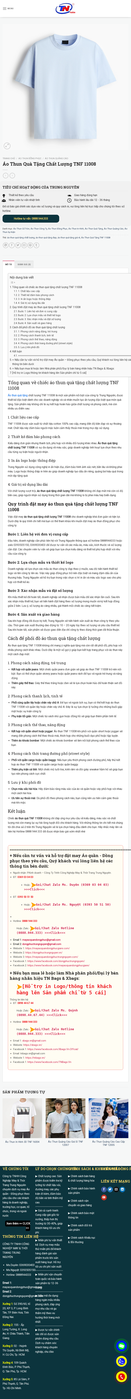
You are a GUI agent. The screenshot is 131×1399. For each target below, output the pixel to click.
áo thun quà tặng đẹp (46, 237)
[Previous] (2, 1126)
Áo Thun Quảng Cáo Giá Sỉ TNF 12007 (65, 1143)
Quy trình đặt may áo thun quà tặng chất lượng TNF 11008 (46, 307)
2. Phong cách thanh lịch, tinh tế (36, 335)
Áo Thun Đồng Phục (29, 158)
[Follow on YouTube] (104, 1197)
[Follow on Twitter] (110, 1189)
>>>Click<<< (55, 932)
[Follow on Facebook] (104, 1189)
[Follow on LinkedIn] (122, 1189)
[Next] (128, 1126)
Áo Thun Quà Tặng (94, 228)
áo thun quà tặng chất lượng (21, 237)
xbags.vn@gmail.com (34, 1040)
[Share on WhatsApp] (6, 245)
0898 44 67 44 (25, 1003)
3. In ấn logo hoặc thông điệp (34, 299)
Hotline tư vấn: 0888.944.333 (31, 218)
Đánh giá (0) (24, 264)
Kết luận (17, 351)
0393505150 (27, 1270)
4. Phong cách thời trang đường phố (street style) (45, 343)
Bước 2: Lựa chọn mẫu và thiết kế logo (39, 315)
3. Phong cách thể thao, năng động (37, 339)
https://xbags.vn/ (32, 1044)
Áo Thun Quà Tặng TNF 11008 (95, 237)
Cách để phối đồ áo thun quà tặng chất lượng (38, 327)
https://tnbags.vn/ (35, 1057)
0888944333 (23, 1274)
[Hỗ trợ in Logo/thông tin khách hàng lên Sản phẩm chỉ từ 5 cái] (49, 372)
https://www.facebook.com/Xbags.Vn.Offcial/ (52, 1049)
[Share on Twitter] (18, 245)
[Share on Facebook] (12, 245)
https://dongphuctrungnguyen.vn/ (43, 952)
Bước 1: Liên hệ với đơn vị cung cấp (37, 311)
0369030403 (27, 1265)
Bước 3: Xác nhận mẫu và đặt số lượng (39, 319)
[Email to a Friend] (24, 245)
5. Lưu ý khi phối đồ (28, 347)
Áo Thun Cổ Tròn (21, 228)
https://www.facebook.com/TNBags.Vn (49, 1062)
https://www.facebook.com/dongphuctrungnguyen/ (56, 961)
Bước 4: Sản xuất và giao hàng (35, 323)
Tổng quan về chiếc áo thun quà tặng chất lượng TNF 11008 (47, 287)
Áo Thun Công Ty (39, 228)
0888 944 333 (29, 921)
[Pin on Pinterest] (30, 245)
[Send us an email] (116, 1189)
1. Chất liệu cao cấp (29, 291)
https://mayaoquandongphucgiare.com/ (47, 948)
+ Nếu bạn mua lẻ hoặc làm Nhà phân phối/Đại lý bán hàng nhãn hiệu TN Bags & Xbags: (63, 368)
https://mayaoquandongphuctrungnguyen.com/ (51, 956)
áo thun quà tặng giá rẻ (69, 237)
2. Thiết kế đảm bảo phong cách (36, 295)
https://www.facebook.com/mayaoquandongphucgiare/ (58, 965)
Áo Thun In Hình (76, 228)
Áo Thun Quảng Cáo (56, 158)
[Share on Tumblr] (36, 245)
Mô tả (8, 264)
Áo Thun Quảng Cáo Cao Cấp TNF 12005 (108, 1143)
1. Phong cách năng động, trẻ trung (37, 331)
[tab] (8, 264)
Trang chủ (9, 158)
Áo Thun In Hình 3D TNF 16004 (22, 1142)
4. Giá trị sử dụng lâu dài (31, 303)
